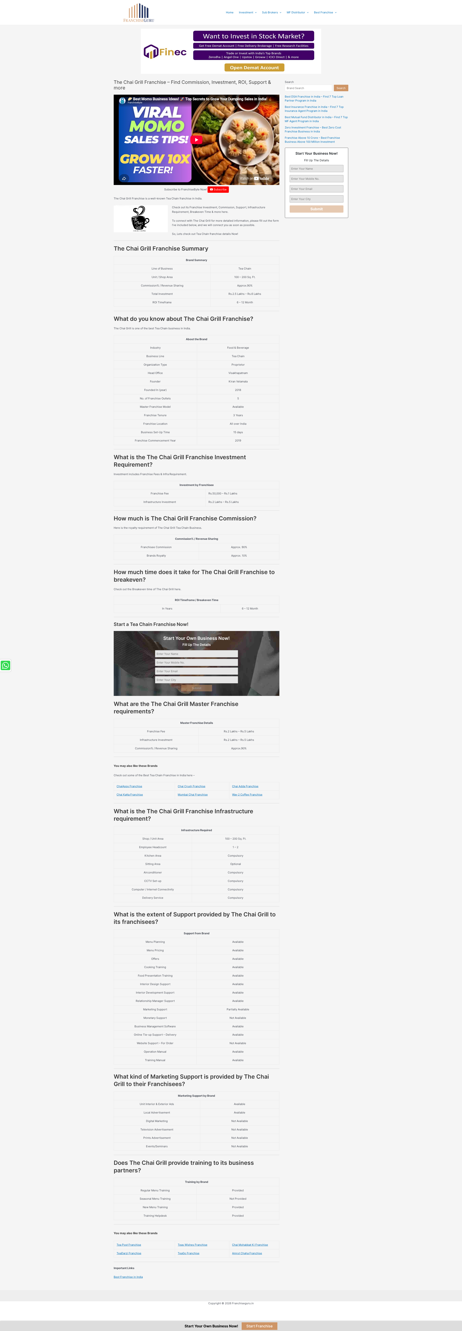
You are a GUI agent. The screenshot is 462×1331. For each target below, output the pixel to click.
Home (230, 12)
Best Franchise (323, 12)
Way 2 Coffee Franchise (247, 794)
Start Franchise (259, 1326)
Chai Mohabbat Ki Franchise (250, 1244)
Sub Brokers (270, 12)
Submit (196, 688)
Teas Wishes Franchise (192, 1244)
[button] (255, 12)
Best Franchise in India (128, 1277)
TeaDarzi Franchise (129, 1253)
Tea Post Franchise (129, 1244)
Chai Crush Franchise (191, 786)
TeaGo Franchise (188, 1253)
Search (289, 82)
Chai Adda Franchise (245, 786)
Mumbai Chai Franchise (193, 794)
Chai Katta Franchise (130, 794)
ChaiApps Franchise (129, 786)
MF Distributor (296, 12)
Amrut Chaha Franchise (247, 1253)
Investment (246, 12)
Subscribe (220, 189)
